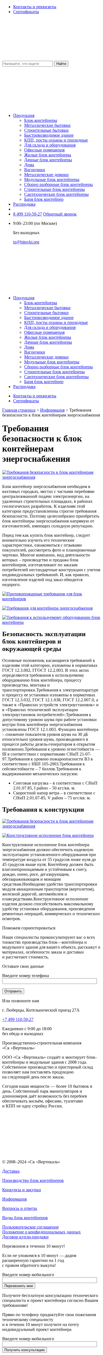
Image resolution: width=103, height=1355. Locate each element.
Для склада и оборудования (50, 145)
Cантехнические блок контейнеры (56, 194)
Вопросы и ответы (19, 1208)
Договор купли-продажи (25, 1237)
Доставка (11, 1171)
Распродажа (24, 204)
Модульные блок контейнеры (51, 179)
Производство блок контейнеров (33, 1180)
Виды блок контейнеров (25, 1217)
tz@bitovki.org (26, 242)
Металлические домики (46, 174)
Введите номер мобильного (28, 1274)
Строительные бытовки (46, 130)
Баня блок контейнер (43, 199)
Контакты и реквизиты (34, 6)
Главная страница (18, 410)
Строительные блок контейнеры (54, 189)
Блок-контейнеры (40, 120)
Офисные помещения (44, 150)
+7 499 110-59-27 (18, 1019)
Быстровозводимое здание (49, 135)
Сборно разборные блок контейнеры (58, 184)
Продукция (23, 115)
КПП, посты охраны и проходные (56, 140)
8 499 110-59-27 (27, 214)
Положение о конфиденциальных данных (41, 1232)
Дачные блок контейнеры (48, 159)
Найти (61, 64)
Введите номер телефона (25, 975)
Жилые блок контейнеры (47, 155)
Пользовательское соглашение (30, 1227)
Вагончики (34, 169)
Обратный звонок (60, 214)
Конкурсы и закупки (21, 1189)
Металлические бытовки (47, 125)
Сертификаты (26, 11)
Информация (52, 410)
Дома (29, 164)
